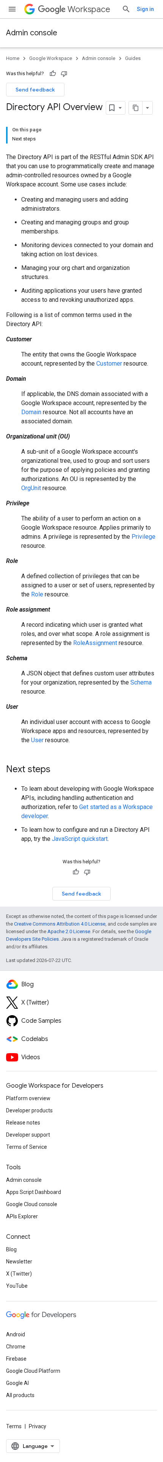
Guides (133, 58)
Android (15, 1334)
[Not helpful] (64, 73)
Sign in (145, 9)
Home (12, 58)
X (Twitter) (19, 1274)
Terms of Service (26, 1147)
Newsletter (19, 1262)
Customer (109, 363)
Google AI (17, 1383)
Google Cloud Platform (33, 1371)
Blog (11, 1249)
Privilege (143, 536)
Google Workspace (50, 58)
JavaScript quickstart (80, 838)
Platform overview (28, 1098)
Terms (14, 1426)
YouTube (17, 1286)
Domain (31, 412)
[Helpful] (52, 73)
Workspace (88, 9)
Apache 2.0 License (68, 931)
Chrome (15, 1347)
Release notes (23, 1123)
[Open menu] (12, 9)
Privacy (37, 1426)
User (37, 740)
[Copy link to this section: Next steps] (58, 769)
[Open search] (126, 9)
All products (20, 1395)
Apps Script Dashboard (33, 1192)
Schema (141, 682)
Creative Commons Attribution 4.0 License (59, 924)
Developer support (28, 1135)
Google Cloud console (31, 1204)
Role (37, 594)
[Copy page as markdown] (136, 107)
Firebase (16, 1359)
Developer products (29, 1110)
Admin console (31, 33)
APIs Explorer (22, 1216)
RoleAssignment (95, 643)
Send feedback (35, 89)
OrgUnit (31, 488)
